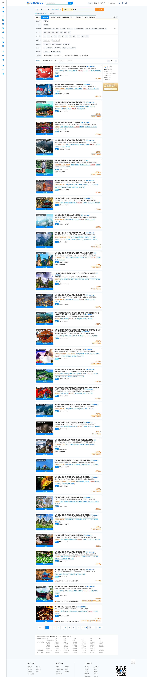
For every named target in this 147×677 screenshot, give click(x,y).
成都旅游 (83, 652)
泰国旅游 (75, 650)
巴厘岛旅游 (66, 650)
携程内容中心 (88, 676)
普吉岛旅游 (57, 650)
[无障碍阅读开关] (123, 3)
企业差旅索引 (31, 674)
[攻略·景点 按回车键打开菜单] (3, 42)
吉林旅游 (92, 642)
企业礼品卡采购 (59, 669)
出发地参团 (66, 9)
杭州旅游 (66, 652)
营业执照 (87, 674)
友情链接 (67, 666)
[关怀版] (126, 3)
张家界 (74, 638)
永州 (100, 640)
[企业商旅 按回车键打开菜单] (3, 65)
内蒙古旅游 (101, 646)
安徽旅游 (66, 645)
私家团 (58, 17)
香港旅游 (75, 648)
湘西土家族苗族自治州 (50, 640)
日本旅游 (83, 650)
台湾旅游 (92, 648)
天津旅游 (66, 642)
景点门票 (115, 17)
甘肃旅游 (92, 643)
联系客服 (112, 3)
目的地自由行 (79, 17)
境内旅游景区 (53, 636)
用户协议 (87, 671)
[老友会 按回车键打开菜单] (3, 69)
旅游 (36, 13)
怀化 (56, 640)
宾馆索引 (30, 666)
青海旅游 (92, 646)
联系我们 (87, 669)
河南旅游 (57, 643)
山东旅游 (66, 643)
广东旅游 (57, 646)
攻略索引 (38, 666)
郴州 (91, 638)
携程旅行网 (35, 3)
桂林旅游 (92, 652)
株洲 (47, 638)
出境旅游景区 (59, 636)
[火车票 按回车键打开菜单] (3, 16)
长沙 (65, 638)
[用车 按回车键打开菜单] (3, 32)
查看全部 (69, 636)
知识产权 (96, 676)
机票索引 (30, 669)
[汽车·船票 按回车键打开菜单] (3, 28)
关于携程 (87, 666)
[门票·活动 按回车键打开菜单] (3, 24)
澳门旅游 (83, 648)
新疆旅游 (48, 648)
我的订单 (103, 3)
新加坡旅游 (101, 650)
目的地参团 (52, 17)
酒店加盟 (67, 671)
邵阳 (82, 640)
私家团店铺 (92, 17)
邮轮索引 (38, 671)
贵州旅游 (83, 646)
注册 (95, 3)
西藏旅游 (57, 648)
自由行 (72, 17)
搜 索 (100, 9)
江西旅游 (75, 645)
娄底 (74, 640)
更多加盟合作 (59, 674)
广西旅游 (66, 646)
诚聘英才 (96, 669)
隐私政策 (96, 671)
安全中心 (96, 674)
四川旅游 (48, 646)
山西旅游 (75, 643)
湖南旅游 (40, 13)
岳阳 (82, 638)
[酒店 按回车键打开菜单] (3, 7)
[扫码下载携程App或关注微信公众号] (119, 3)
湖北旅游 (92, 645)
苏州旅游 (75, 652)
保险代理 (67, 669)
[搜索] (70, 3)
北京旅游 (48, 642)
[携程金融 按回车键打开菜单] (3, 60)
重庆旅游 (75, 642)
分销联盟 (58, 666)
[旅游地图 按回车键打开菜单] (3, 46)
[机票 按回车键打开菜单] (3, 11)
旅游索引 (65, 636)
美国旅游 (92, 650)
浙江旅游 (57, 645)
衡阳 (65, 640)
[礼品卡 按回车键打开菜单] (3, 56)
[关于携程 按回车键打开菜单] (3, 73)
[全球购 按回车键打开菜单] (3, 51)
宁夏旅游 (101, 643)
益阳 (91, 640)
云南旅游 (75, 646)
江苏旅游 (48, 645)
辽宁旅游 (101, 642)
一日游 (86, 17)
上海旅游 (57, 642)
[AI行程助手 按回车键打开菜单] (3, 38)
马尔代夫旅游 (49, 650)
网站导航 (38, 669)
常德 (100, 638)
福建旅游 (83, 645)
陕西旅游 (83, 643)
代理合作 (58, 671)
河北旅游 (48, 643)
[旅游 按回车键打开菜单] (3, 20)
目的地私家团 (65, 17)
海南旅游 (66, 648)
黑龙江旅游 (84, 642)
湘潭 (56, 638)
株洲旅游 (45, 13)
